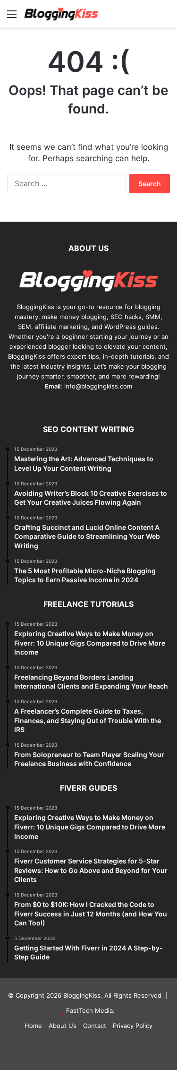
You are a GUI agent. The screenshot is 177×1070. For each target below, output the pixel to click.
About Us (62, 1025)
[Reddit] (105, 404)
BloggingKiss (35, 307)
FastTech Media (89, 1010)
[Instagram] (117, 404)
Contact (94, 1025)
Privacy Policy (132, 1025)
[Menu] (12, 17)
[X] (71, 404)
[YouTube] (94, 404)
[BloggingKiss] (61, 14)
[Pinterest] (83, 404)
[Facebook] (60, 404)
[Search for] (165, 17)
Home (33, 1025)
